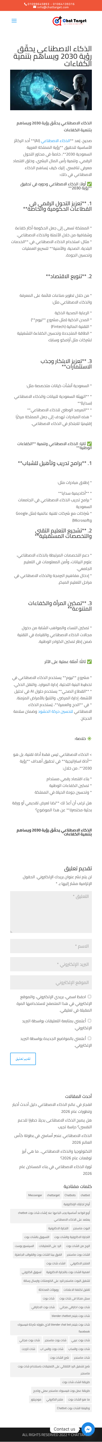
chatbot (85, 1195)
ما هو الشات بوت (79, 1399)
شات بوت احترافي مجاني (75, 1307)
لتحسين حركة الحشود (56, 711)
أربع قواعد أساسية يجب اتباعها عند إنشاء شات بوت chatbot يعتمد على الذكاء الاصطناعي (54, 1216)
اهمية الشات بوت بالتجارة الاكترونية (68, 1272)
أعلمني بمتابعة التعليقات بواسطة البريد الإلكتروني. (57, 1024)
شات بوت (48, 1298)
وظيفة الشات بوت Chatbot (73, 1408)
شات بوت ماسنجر (55, 1340)
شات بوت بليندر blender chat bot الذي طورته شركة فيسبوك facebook (54, 1328)
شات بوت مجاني (29, 1340)
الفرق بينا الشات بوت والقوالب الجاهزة (38, 1254)
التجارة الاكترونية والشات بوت (72, 1237)
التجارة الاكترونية (58, 1228)
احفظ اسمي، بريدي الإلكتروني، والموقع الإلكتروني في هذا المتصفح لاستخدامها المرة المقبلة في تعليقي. (54, 1003)
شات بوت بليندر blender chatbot (71, 1316)
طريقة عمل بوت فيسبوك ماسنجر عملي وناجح (61, 1390)
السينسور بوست (24, 1246)
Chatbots (70, 1195)
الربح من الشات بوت (78, 1246)
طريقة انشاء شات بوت (76, 1382)
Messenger (35, 1195)
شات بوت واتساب (79, 1349)
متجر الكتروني (54, 1399)
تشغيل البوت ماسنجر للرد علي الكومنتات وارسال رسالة (57, 1281)
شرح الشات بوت (59, 1357)
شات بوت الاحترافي (43, 1307)
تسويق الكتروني (31, 1272)
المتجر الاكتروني (80, 1263)
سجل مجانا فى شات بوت (74, 1298)
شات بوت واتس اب (51, 1349)
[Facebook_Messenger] (88, 1429)
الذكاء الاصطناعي (55, 140)
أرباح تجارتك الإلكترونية (77, 1204)
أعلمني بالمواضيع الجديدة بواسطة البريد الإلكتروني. (56, 1042)
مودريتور (36, 1399)
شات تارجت (28, 1349)
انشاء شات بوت (55, 1263)
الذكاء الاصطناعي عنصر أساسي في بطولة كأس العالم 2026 (53, 1139)
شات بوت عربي (80, 1340)
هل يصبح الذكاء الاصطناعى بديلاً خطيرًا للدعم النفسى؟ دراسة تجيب (55, 1123)
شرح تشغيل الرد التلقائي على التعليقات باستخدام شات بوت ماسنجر (54, 1369)
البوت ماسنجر (81, 1228)
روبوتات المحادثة (49, 1289)
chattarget (53, 1195)
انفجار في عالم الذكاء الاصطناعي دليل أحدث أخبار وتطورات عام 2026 (52, 1108)
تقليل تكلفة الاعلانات (77, 1289)
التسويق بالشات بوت (36, 1237)
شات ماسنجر (82, 1357)
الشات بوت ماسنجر (78, 1254)
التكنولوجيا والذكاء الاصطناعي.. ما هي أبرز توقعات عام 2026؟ (57, 1154)
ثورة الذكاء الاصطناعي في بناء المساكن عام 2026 (55, 1170)
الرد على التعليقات (50, 1246)
